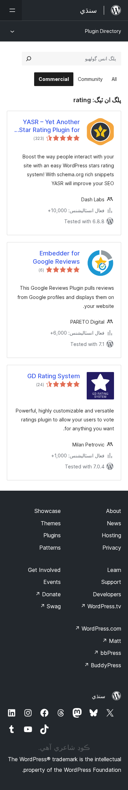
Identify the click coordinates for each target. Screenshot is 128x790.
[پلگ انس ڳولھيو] (28, 58)
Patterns (50, 547)
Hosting (111, 535)
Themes (51, 523)
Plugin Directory (103, 31)
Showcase (47, 510)
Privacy (111, 547)
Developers (107, 594)
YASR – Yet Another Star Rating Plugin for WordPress (49, 126)
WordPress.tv (101, 606)
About (113, 510)
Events (52, 581)
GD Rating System (53, 376)
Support (111, 581)
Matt (111, 640)
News (114, 523)
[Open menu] (11, 10)
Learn (114, 569)
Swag (50, 606)
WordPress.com (98, 628)
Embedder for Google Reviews (56, 257)
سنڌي (98, 696)
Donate (48, 594)
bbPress (107, 652)
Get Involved (44, 569)
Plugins (52, 535)
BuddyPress (102, 665)
